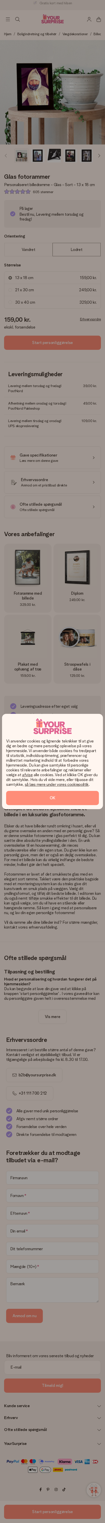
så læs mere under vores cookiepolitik (57, 784)
